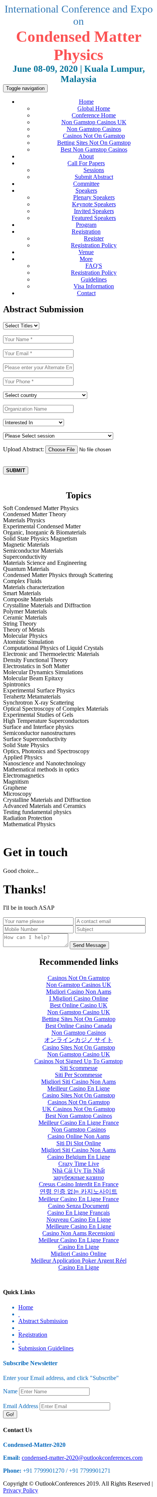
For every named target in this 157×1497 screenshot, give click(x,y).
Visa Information (94, 286)
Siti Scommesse (79, 1068)
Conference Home (94, 115)
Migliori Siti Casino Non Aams (78, 1081)
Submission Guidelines (46, 1348)
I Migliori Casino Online (78, 998)
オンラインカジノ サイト (78, 1040)
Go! (10, 1414)
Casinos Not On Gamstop (94, 136)
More (86, 259)
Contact (86, 293)
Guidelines (94, 279)
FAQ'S (93, 265)
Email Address (20, 1406)
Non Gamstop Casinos (94, 129)
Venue (86, 252)
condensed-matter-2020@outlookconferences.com (82, 1457)
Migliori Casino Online (78, 1253)
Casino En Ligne (78, 1247)
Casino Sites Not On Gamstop (78, 1047)
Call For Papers (86, 163)
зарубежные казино (78, 1177)
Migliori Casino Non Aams (78, 991)
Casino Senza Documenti (78, 1206)
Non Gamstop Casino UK (78, 1012)
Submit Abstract (94, 177)
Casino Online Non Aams (79, 1136)
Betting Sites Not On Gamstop (94, 142)
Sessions (93, 170)
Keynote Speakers (94, 204)
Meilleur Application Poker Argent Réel (79, 1260)
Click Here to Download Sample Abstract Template (69, 463)
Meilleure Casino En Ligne (78, 1226)
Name (10, 1391)
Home (86, 101)
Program (86, 224)
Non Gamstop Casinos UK (94, 122)
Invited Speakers (94, 211)
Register (94, 238)
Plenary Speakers (94, 197)
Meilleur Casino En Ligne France (78, 1122)
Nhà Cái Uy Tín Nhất (78, 1170)
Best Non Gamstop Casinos (94, 149)
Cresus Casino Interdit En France (79, 1184)
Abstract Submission (43, 1321)
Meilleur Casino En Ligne (78, 1088)
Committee (86, 183)
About (86, 156)
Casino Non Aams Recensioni (78, 1233)
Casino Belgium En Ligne (78, 1157)
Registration (86, 231)
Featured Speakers (94, 218)
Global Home (93, 108)
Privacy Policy (20, 1490)
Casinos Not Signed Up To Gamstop (78, 1061)
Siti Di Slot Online (78, 1143)
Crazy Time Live (78, 1163)
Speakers (86, 190)
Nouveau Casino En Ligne (78, 1219)
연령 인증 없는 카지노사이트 (78, 1191)
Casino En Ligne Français (78, 1212)
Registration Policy (94, 245)
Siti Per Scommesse (78, 1075)
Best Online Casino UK (78, 1005)
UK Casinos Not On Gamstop (78, 1109)
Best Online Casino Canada (78, 1026)
